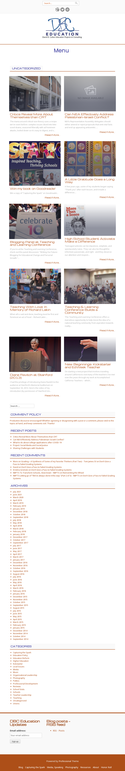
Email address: (18, 730)
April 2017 (17, 554)
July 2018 (17, 520)
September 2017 (20, 542)
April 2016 (17, 585)
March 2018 (18, 528)
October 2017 (19, 540)
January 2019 (19, 508)
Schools (16, 692)
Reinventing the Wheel (73, 472)
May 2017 (17, 551)
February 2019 (19, 505)
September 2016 (20, 571)
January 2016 (19, 593)
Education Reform (21, 658)
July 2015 (17, 610)
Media (16, 669)
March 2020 (18, 497)
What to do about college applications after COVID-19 (37, 442)
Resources (85, 767)
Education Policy (20, 655)
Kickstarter (18, 663)
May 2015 (17, 616)
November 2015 (20, 599)
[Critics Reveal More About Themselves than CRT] (35, 93)
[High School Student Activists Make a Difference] (74, 219)
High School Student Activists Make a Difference (90, 240)
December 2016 (20, 562)
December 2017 (20, 537)
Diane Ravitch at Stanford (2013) (31, 376)
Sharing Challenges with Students (28, 448)
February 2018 (19, 531)
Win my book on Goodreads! (32, 188)
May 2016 (17, 582)
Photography (19, 678)
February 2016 (19, 591)
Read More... (52, 134)
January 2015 (19, 627)
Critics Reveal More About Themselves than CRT (31, 115)
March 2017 (18, 556)
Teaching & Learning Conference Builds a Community (81, 309)
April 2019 (17, 500)
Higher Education (21, 661)
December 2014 (20, 630)
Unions (16, 703)
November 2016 (20, 565)
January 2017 (19, 559)
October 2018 (19, 514)
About (96, 767)
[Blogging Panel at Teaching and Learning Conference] (35, 221)
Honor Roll (106, 767)
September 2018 (20, 517)
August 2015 (18, 608)
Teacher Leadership (22, 695)
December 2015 (20, 596)
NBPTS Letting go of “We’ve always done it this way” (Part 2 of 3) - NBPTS (46, 475)
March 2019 (18, 503)
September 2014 (20, 639)
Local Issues (18, 666)
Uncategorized (20, 700)
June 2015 (17, 613)
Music (15, 672)
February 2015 (19, 625)
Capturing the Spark (22, 652)
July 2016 (17, 576)
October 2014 (19, 636)
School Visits (19, 689)
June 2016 (17, 579)
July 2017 (17, 545)
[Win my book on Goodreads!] (35, 163)
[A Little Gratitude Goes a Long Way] (90, 158)
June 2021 (17, 494)
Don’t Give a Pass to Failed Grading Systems (41, 467)
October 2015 (19, 602)
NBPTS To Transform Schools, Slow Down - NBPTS (36, 472)
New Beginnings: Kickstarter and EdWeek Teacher (88, 365)
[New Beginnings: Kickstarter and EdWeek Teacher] (80, 348)
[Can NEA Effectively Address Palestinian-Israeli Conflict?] (90, 93)
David (15, 467)
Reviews (17, 686)
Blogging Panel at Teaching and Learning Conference (32, 243)
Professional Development (25, 683)
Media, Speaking (55, 767)
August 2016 (18, 574)
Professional (65, 761)
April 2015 (17, 619)
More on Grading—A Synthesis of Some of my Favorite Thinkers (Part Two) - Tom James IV (54, 461)
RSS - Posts (58, 730)
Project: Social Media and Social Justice (30, 445)
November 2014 (20, 633)
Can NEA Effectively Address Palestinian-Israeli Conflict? (89, 115)
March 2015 (18, 622)
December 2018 (20, 511)
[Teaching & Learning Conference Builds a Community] (90, 286)
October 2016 (19, 568)
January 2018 (19, 534)
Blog (20, 767)
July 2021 (17, 491)
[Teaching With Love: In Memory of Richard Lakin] (35, 286)
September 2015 (20, 605)
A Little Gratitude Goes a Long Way (89, 180)
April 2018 (17, 525)
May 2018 (17, 522)
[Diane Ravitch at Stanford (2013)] (35, 354)
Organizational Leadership (25, 675)
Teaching (17, 697)
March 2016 (18, 588)
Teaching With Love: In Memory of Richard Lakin (30, 308)
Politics (16, 680)
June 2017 (17, 548)
